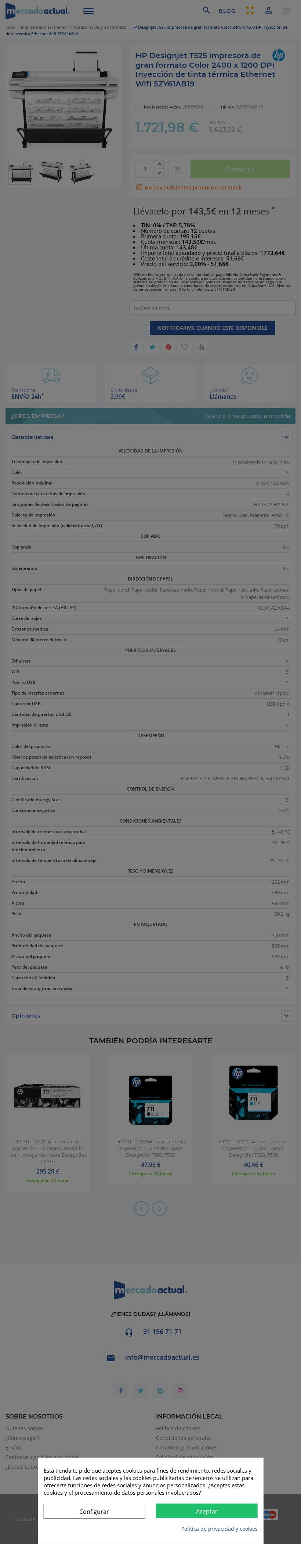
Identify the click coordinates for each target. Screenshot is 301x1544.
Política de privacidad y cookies (219, 1528)
